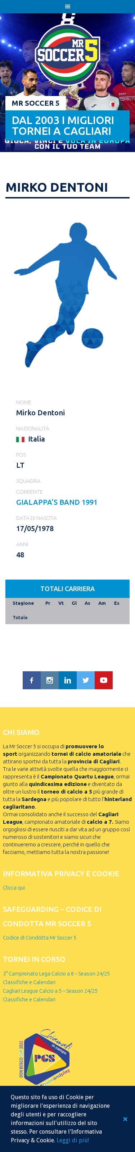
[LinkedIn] (68, 680)
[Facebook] (32, 680)
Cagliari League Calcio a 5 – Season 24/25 (50, 991)
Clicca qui (14, 887)
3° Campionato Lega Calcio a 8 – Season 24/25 (56, 973)
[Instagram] (50, 680)
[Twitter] (86, 680)
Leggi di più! (73, 1140)
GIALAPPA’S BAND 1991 (57, 502)
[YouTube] (104, 680)
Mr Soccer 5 (35, 103)
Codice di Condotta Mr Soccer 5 (39, 937)
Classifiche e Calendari (29, 982)
